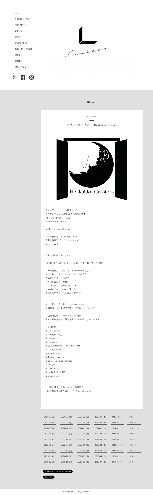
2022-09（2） (101, 439)
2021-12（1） (135, 445)
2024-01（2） (118, 428)
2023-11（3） (135, 428)
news (17, 37)
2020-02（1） (118, 456)
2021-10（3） (67, 451)
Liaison (70, 492)
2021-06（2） (118, 451)
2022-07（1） (135, 439)
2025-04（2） (84, 423)
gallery (18, 31)
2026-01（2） (101, 417)
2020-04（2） (101, 456)
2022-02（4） (101, 445)
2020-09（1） (84, 456)
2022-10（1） (84, 439)
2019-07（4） (101, 462)
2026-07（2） (50, 417)
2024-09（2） (101, 423)
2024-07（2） (118, 423)
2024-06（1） (135, 423)
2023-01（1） (135, 434)
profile (18, 61)
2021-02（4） (135, 451)
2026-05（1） (67, 417)
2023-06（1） (84, 434)
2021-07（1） (101, 451)
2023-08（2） (67, 434)
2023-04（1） (101, 434)
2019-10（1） (84, 462)
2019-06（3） (118, 462)
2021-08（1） (84, 451)
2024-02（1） (101, 428)
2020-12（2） (67, 456)
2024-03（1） (84, 428)
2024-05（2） (50, 428)
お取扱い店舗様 (23, 49)
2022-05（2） (67, 445)
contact (18, 55)
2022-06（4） (50, 445)
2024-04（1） (67, 428)
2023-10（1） (50, 434)
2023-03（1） (118, 434)
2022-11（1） (67, 439)
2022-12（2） (50, 439)
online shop (21, 43)
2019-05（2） (135, 462)
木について (21, 25)
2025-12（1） (118, 417)
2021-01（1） (50, 456)
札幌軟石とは (22, 19)
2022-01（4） (118, 445)
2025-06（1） (67, 423)
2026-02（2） (84, 417)
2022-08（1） (118, 439)
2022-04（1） (84, 445)
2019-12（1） (50, 462)
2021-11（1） (50, 451)
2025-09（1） (50, 423)
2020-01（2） (135, 456)
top (16, 13)
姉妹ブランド (22, 67)
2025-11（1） (135, 417)
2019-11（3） (67, 462)
